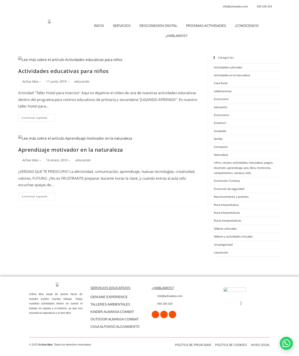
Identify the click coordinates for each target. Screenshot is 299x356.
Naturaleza (221, 155)
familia (218, 139)
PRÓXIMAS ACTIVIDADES (206, 26)
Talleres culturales (225, 229)
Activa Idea (30, 81)
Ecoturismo (221, 99)
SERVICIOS (122, 26)
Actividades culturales (228, 67)
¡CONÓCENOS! (247, 26)
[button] (286, 343)
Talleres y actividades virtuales (233, 236)
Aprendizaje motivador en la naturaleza (70, 149)
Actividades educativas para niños (63, 71)
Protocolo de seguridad (229, 189)
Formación (221, 147)
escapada (220, 131)
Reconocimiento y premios (231, 197)
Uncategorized (223, 245)
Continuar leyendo (38, 116)
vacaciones (221, 252)
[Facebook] (155, 314)
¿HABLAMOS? (176, 36)
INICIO (99, 26)
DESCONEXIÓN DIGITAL (158, 26)
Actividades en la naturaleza (232, 75)
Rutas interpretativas (227, 220)
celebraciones (223, 91)
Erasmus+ (220, 123)
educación (82, 81)
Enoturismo (221, 115)
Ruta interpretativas (227, 213)
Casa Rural (220, 83)
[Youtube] (172, 314)
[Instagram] (164, 314)
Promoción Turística (227, 181)
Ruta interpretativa (226, 205)
